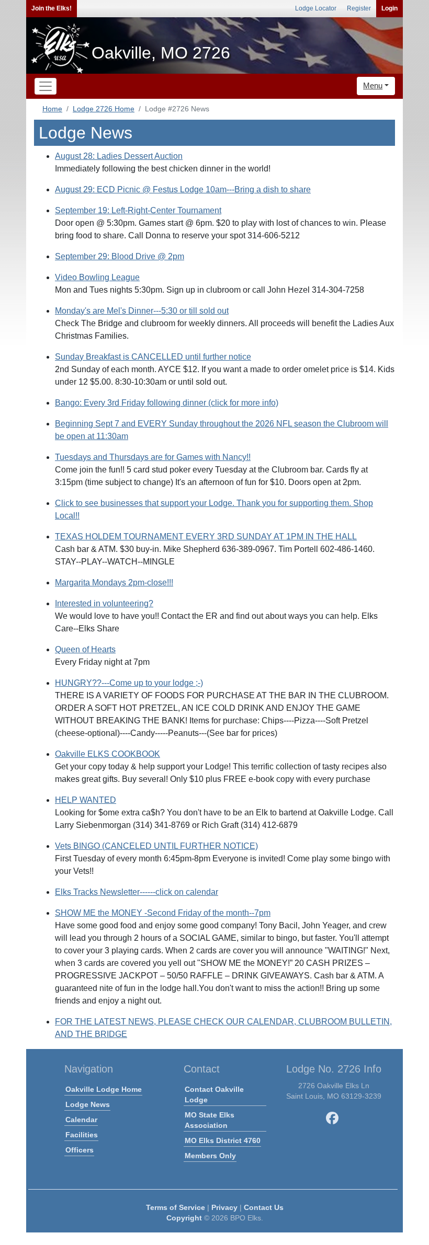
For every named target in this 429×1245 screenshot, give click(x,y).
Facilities (81, 1135)
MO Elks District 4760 (223, 1140)
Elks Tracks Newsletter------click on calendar (136, 891)
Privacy (224, 1207)
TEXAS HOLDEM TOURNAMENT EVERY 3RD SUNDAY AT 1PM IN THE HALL (206, 536)
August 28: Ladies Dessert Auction (119, 156)
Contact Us (264, 1207)
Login (389, 8)
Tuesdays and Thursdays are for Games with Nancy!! (153, 457)
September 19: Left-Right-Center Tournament (138, 210)
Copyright (184, 1218)
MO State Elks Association (209, 1120)
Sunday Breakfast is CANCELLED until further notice (153, 356)
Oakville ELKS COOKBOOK (107, 754)
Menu (372, 85)
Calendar (81, 1119)
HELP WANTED (85, 800)
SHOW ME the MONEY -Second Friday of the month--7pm (162, 912)
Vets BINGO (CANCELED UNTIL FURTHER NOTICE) (156, 845)
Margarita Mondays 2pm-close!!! (114, 582)
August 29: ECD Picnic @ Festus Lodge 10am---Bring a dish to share (183, 189)
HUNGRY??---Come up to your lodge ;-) (129, 682)
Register (359, 8)
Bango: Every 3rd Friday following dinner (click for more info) (166, 402)
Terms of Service (175, 1207)
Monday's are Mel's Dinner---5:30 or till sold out (142, 310)
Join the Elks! (51, 8)
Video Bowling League (97, 277)
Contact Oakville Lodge (214, 1094)
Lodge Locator (315, 8)
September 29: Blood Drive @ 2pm (119, 256)
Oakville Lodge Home (103, 1089)
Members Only (210, 1155)
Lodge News (87, 1104)
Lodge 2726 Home (103, 109)
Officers (79, 1150)
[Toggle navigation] (46, 86)
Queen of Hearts (85, 649)
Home (52, 109)
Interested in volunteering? (104, 603)
